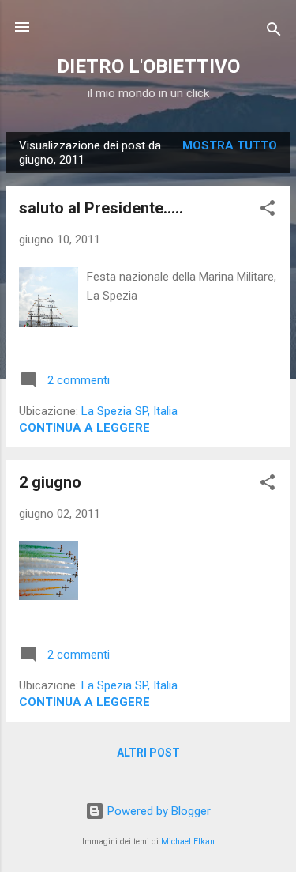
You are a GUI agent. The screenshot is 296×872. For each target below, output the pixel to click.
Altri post (148, 752)
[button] (267, 210)
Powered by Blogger (157, 811)
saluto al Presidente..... (101, 207)
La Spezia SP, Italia (129, 411)
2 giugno (50, 482)
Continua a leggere (84, 428)
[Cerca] (273, 32)
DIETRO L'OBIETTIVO (148, 66)
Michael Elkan (188, 841)
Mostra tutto (229, 145)
